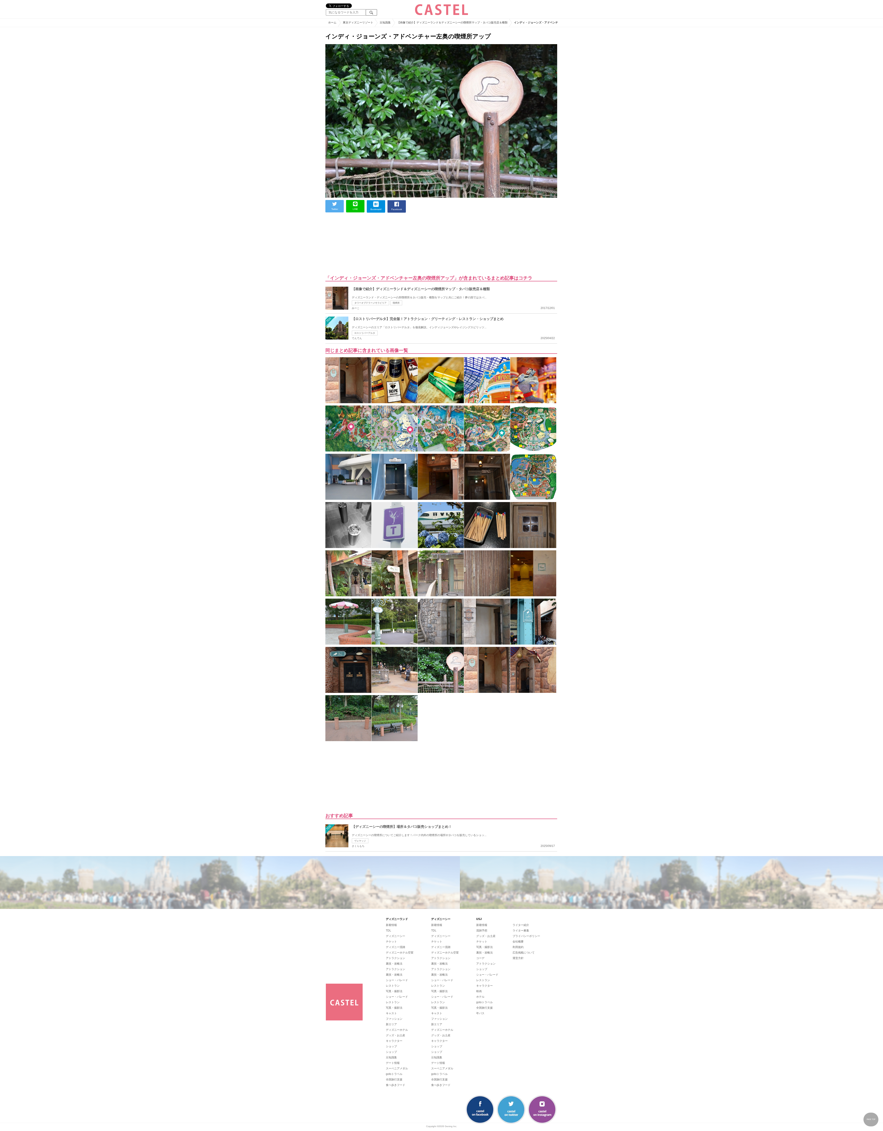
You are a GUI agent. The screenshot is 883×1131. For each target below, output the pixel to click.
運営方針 (518, 958)
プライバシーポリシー (526, 936)
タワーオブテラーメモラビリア (370, 303)
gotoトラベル (394, 1074)
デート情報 (393, 1063)
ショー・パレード (397, 980)
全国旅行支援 (394, 1079)
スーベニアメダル (397, 1068)
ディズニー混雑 (395, 947)
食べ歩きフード (395, 1085)
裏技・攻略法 (394, 963)
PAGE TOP (871, 1119)
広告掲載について (524, 952)
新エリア (391, 1024)
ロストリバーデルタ (364, 333)
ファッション (394, 1018)
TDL (388, 930)
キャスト (391, 1013)
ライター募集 (521, 930)
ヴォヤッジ (360, 841)
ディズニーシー (395, 936)
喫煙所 (396, 303)
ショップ (391, 1046)
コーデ (480, 958)
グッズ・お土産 (395, 1035)
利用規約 (518, 947)
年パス (480, 1013)
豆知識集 (391, 1057)
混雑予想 (481, 930)
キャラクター (394, 1040)
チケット (391, 941)
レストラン (393, 985)
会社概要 (518, 941)
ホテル (480, 996)
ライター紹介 (521, 925)
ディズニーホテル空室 (399, 952)
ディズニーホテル (397, 1029)
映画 (479, 991)
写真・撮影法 (394, 991)
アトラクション (395, 958)
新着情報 (391, 925)
